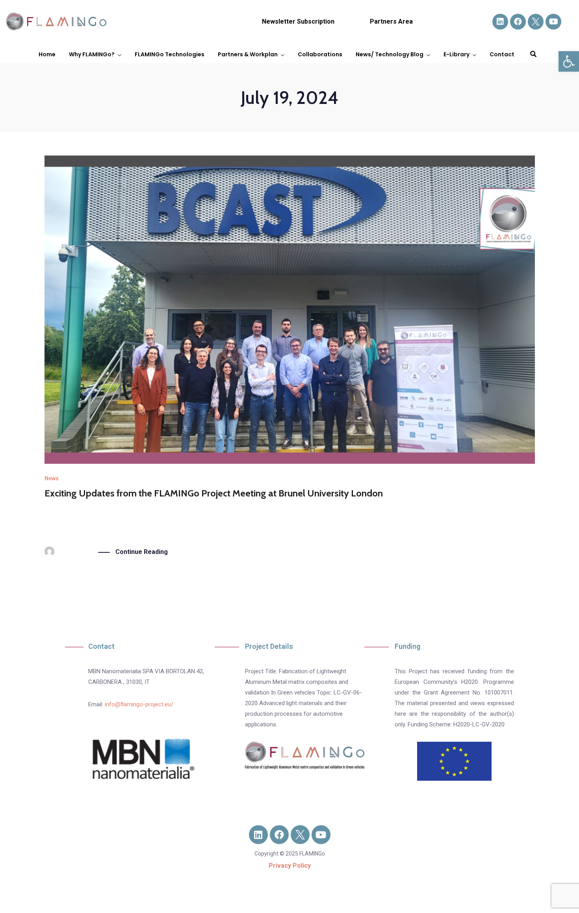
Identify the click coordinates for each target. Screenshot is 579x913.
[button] (569, 61)
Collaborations (320, 54)
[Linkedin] (500, 22)
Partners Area (391, 21)
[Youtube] (553, 22)
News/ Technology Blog (389, 54)
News (52, 478)
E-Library (457, 54)
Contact (502, 54)
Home (47, 54)
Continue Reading (141, 552)
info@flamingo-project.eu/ (139, 704)
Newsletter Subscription (298, 21)
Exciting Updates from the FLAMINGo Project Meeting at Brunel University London (214, 493)
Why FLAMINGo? (92, 54)
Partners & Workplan (248, 54)
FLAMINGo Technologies (169, 54)
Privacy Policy (290, 865)
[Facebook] (518, 22)
